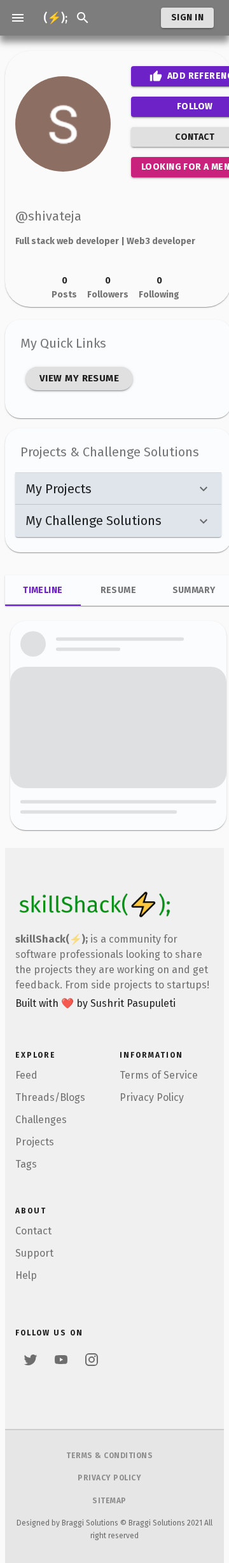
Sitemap (109, 1500)
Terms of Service (159, 1075)
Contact (33, 1231)
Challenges (41, 1120)
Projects (34, 1142)
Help (26, 1275)
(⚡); (55, 18)
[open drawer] (18, 18)
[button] (118, 489)
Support (34, 1253)
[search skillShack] (82, 18)
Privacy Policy (152, 1097)
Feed (26, 1075)
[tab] (43, 590)
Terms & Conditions (109, 1455)
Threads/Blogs (50, 1097)
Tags (26, 1164)
